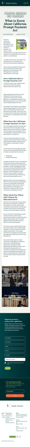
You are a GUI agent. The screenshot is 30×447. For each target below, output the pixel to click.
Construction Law (9, 414)
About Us (3, 414)
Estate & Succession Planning (9, 420)
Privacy (12, 441)
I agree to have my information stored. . (15, 363)
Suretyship (8, 417)
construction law (9, 13)
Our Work (3, 416)
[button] (27, 3)
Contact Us (12, 436)
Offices (17, 413)
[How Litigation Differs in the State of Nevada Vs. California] (15, 296)
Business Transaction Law (10, 418)
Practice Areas (9, 413)
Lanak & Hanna (9, 34)
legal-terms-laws (21, 13)
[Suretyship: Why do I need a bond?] (15, 276)
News (9, 16)
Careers (3, 417)
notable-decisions (18, 16)
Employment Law (9, 416)
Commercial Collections (10, 422)
